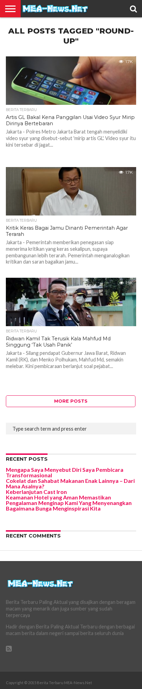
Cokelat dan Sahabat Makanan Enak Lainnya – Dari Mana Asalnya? (70, 483)
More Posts (71, 401)
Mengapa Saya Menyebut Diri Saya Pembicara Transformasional (64, 472)
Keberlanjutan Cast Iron (36, 491)
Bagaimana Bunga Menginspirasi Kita (53, 508)
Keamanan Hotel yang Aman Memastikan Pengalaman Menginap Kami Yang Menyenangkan (69, 500)
